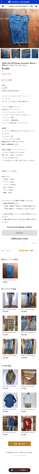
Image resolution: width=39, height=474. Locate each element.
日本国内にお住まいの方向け (19, 238)
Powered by (17, 455)
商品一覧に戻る (19, 444)
